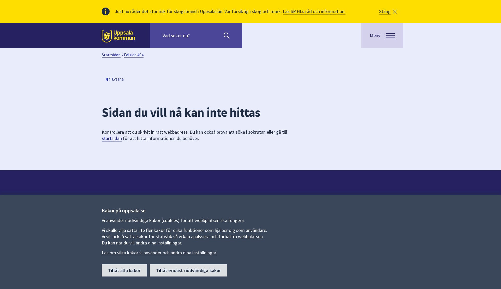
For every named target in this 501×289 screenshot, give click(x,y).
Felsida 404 (134, 54)
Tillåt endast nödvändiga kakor (188, 270)
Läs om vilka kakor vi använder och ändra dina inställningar (159, 253)
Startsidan (111, 54)
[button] (388, 11)
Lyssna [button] (118, 79)
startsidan (112, 138)
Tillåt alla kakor (124, 270)
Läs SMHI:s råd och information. (314, 11)
